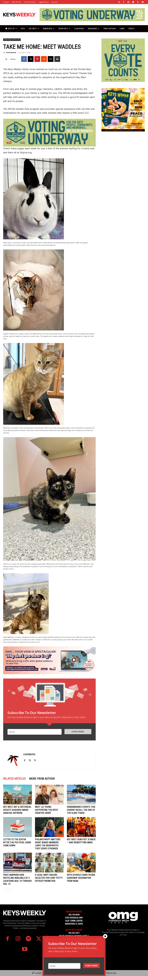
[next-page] (9, 890)
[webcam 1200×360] (49, 660)
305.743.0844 (74, 915)
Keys (23, 28)
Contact (6, 2)
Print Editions (110, 28)
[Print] (57, 59)
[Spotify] (133, 2)
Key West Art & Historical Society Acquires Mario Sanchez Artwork (17, 810)
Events (131, 28)
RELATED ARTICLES (14, 778)
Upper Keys (63, 28)
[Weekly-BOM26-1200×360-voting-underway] (49, 132)
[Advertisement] (123, 156)
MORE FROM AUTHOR (42, 778)
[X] (138, 2)
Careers (55, 2)
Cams (122, 28)
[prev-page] (5, 890)
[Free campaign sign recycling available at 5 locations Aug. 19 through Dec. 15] (17, 862)
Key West (33, 28)
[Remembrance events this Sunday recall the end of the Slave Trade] (81, 794)
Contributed (11, 52)
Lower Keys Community (12, 40)
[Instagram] (128, 2)
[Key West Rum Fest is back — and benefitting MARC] (81, 827)
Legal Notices (44, 2)
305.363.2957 (74, 933)
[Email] (50, 59)
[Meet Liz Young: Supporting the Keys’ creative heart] (49, 794)
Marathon (47, 28)
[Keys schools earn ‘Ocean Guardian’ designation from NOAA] (81, 862)
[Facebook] (123, 2)
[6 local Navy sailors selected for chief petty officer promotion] (49, 862)
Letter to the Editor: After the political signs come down (17, 842)
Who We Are (16, 2)
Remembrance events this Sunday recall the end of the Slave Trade (81, 810)
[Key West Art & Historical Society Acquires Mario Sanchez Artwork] (17, 794)
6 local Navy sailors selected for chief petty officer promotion (49, 877)
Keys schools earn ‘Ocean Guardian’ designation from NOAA (81, 877)
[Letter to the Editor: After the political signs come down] (17, 827)
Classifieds (79, 28)
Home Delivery (30, 2)
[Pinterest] (37, 59)
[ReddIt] (44, 59)
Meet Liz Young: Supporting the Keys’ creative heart (46, 810)
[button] (119, 2)
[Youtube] (142, 2)
